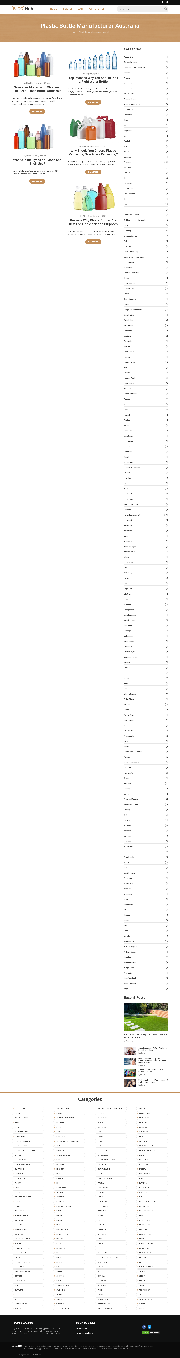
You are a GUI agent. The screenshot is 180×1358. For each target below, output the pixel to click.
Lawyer (127, 578)
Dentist (126, 294)
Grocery (127, 473)
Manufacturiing (130, 615)
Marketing (128, 625)
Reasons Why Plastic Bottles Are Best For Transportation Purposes (93, 222)
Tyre (125, 925)
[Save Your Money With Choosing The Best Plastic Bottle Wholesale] (37, 78)
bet (125, 125)
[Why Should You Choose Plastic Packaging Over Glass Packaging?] (93, 142)
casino (126, 204)
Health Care (128, 499)
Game (126, 425)
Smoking (127, 841)
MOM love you (129, 652)
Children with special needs (135, 220)
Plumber (127, 757)
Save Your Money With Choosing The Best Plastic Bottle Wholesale (37, 89)
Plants (126, 746)
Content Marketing (131, 273)
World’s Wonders (130, 983)
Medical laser (129, 641)
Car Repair (128, 183)
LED (125, 583)
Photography (129, 736)
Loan (126, 599)
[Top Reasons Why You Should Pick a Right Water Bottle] (93, 69)
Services (127, 825)
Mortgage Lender (131, 657)
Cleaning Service (130, 236)
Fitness (127, 399)
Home (53, 9)
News (126, 683)
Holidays (127, 510)
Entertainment (129, 352)
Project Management (132, 762)
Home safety (129, 520)
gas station (128, 436)
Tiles (126, 910)
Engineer (127, 346)
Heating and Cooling (132, 504)
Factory (127, 357)
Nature (126, 678)
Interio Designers (130, 546)
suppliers (127, 889)
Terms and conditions (84, 1333)
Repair (126, 778)
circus (126, 225)
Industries (128, 531)
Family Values (129, 362)
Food (126, 410)
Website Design (130, 952)
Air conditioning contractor (134, 67)
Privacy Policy (81, 1329)
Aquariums (128, 83)
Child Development (131, 215)
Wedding (127, 957)
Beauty (126, 120)
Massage (127, 631)
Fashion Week (129, 378)
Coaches (127, 246)
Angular (127, 78)
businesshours (130, 167)
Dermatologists (130, 299)
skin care (127, 836)
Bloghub (127, 141)
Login (81, 9)
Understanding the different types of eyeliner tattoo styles (153, 1081)
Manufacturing (129, 620)
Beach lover (128, 115)
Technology (128, 904)
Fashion (127, 373)
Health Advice (129, 494)
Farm (126, 367)
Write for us (97, 9)
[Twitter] (167, 2)
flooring (127, 404)
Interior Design (129, 552)
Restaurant (128, 783)
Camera (127, 173)
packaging (128, 704)
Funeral (127, 415)
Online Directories (131, 699)
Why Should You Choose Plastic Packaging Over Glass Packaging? (93, 152)
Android (127, 73)
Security (127, 810)
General (127, 446)
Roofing (127, 789)
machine (127, 604)
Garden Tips (128, 431)
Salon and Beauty (131, 799)
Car (125, 178)
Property (127, 768)
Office (126, 689)
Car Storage (128, 188)
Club (125, 241)
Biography (128, 131)
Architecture (129, 94)
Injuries (127, 536)
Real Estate (128, 773)
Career (126, 199)
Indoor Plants (129, 525)
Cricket (126, 278)
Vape (126, 931)
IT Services (128, 562)
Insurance (128, 541)
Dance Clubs (129, 288)
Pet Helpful (128, 731)
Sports (126, 862)
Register (67, 9)
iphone (126, 557)
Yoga (126, 989)
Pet (125, 725)
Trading (127, 915)
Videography (129, 941)
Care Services (129, 194)
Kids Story (128, 573)
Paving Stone (129, 715)
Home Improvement (132, 515)
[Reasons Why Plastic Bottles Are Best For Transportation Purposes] (93, 212)
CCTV (126, 209)
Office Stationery (130, 694)
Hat (125, 483)
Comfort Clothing (131, 252)
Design (126, 304)
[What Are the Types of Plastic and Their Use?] (37, 151)
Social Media (129, 847)
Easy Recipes (129, 325)
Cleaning (127, 231)
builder (126, 152)
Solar (126, 852)
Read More (37, 111)
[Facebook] (162, 2)
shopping (127, 831)
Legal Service (129, 589)
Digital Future (129, 315)
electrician (128, 336)
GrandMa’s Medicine (132, 467)
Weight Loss (129, 968)
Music (126, 673)
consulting (128, 267)
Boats (126, 146)
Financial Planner (130, 394)
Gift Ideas (128, 452)
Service (127, 820)
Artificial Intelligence (132, 104)
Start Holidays (129, 873)
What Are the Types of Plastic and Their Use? (37, 161)
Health (126, 489)
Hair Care (127, 478)
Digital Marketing (130, 320)
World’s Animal (130, 978)
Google (127, 457)
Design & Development (133, 310)
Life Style (127, 594)
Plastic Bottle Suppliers (133, 752)
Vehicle (127, 936)
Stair (125, 868)
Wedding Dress (130, 962)
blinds (126, 136)
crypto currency (130, 283)
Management (129, 610)
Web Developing (130, 947)
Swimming (128, 894)
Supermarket (129, 883)
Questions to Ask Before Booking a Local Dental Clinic (152, 1049)
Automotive (128, 109)
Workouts (128, 973)
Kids (125, 567)
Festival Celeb (129, 383)
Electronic (128, 341)
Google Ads (128, 462)
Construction (129, 262)
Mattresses (128, 636)
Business (127, 162)
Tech (126, 899)
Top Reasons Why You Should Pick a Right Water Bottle (93, 79)
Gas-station (128, 441)
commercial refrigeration (134, 257)
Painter (126, 710)
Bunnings (127, 157)
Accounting (128, 57)
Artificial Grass (130, 99)
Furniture (127, 420)
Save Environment (131, 804)
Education (128, 331)
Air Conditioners (130, 62)
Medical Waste (130, 646)
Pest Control (129, 720)
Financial (127, 388)
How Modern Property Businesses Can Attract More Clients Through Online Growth (152, 1060)
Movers (127, 662)
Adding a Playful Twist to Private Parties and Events (151, 1071)
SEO (125, 815)
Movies (127, 668)
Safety (126, 794)
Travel (126, 920)
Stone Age (128, 878)
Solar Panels (129, 857)
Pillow (126, 741)
